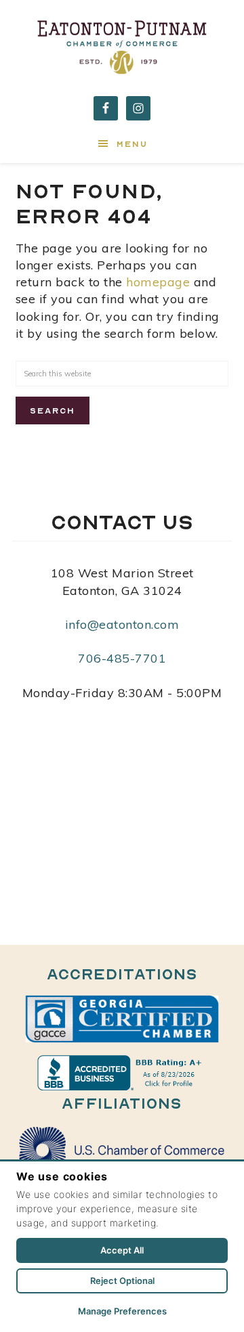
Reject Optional (122, 1280)
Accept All (122, 1250)
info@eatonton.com (122, 624)
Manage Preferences (122, 1311)
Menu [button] (132, 144)
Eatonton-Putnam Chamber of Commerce (122, 44)
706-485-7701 (122, 658)
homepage (158, 282)
